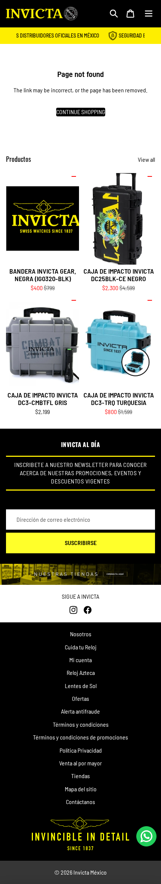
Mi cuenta (80, 659)
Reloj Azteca (81, 672)
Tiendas (80, 775)
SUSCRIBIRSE (81, 542)
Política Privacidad (81, 750)
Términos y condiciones (81, 724)
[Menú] (149, 13)
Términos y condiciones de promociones (80, 737)
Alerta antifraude (80, 711)
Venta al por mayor (80, 763)
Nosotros (80, 633)
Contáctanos (80, 801)
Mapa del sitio (81, 788)
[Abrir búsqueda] (114, 13)
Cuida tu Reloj (81, 647)
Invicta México (90, 872)
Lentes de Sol (81, 685)
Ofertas (80, 698)
